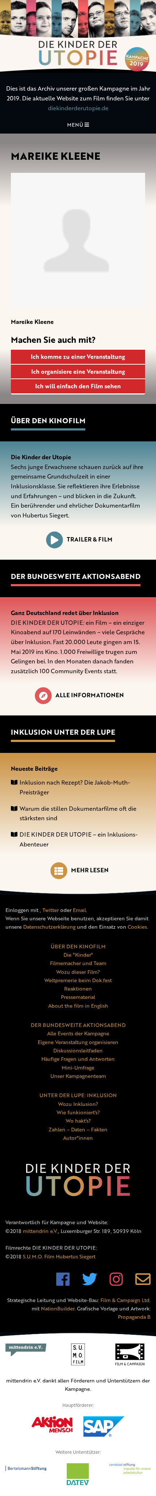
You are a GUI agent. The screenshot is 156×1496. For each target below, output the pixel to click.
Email (79, 910)
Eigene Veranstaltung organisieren (78, 1042)
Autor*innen (78, 1138)
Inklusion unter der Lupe (63, 732)
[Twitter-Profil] (89, 1283)
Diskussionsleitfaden (78, 1050)
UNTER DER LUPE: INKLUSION (78, 1095)
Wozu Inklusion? (78, 1104)
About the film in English (78, 1005)
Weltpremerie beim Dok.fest (78, 980)
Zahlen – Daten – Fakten (78, 1129)
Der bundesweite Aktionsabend (75, 576)
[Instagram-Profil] (116, 1283)
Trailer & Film (89, 539)
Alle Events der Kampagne (78, 1033)
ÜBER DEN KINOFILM (78, 946)
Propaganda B (134, 1317)
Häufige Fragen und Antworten (78, 1059)
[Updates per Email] (143, 1283)
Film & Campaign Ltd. (125, 1300)
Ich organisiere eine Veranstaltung (78, 371)
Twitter (50, 910)
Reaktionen (78, 988)
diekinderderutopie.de (78, 108)
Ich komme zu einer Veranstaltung (78, 356)
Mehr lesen (89, 870)
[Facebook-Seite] (63, 1283)
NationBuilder (57, 1308)
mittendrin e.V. (40, 1231)
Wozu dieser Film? (78, 972)
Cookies (137, 926)
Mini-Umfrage (78, 1067)
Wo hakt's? (78, 1120)
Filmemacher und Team (78, 963)
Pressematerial (78, 997)
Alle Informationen (90, 695)
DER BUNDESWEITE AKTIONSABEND (78, 1025)
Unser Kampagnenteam (78, 1076)
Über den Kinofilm (48, 420)
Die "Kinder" (78, 955)
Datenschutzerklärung (49, 926)
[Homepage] (78, 36)
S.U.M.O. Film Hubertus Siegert (59, 1256)
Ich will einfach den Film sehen (78, 386)
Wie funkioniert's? (78, 1112)
